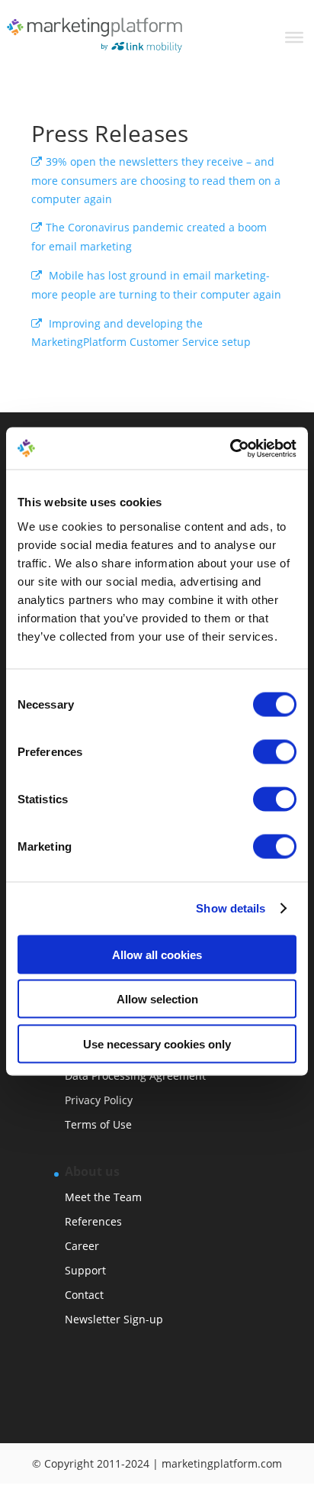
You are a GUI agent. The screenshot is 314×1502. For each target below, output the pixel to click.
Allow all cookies (157, 954)
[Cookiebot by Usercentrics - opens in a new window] (229, 448)
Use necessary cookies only (157, 1043)
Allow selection (157, 999)
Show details (230, 908)
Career (82, 1246)
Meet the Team (103, 1197)
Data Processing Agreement (135, 1075)
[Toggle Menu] (294, 37)
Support (85, 1270)
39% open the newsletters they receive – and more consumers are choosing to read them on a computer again (155, 180)
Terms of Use (98, 1124)
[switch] (274, 751)
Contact (84, 1294)
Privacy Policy (99, 1100)
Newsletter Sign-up (114, 1319)
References (93, 1221)
